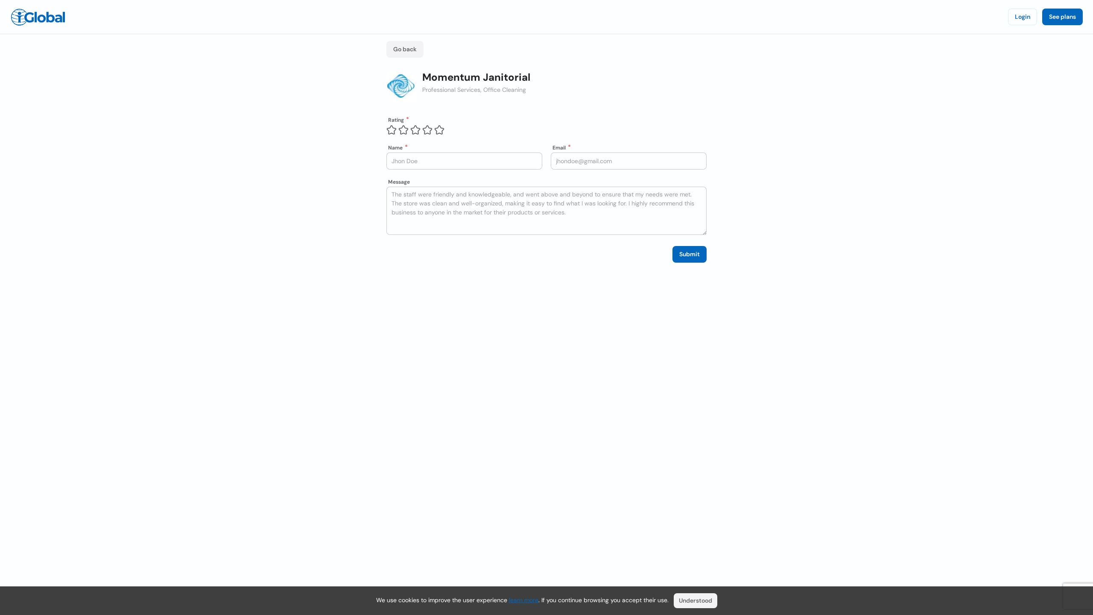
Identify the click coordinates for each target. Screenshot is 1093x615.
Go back (405, 49)
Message (399, 182)
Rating (396, 120)
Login (1022, 16)
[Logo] (38, 17)
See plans (1062, 16)
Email (559, 147)
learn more (523, 600)
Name (395, 147)
